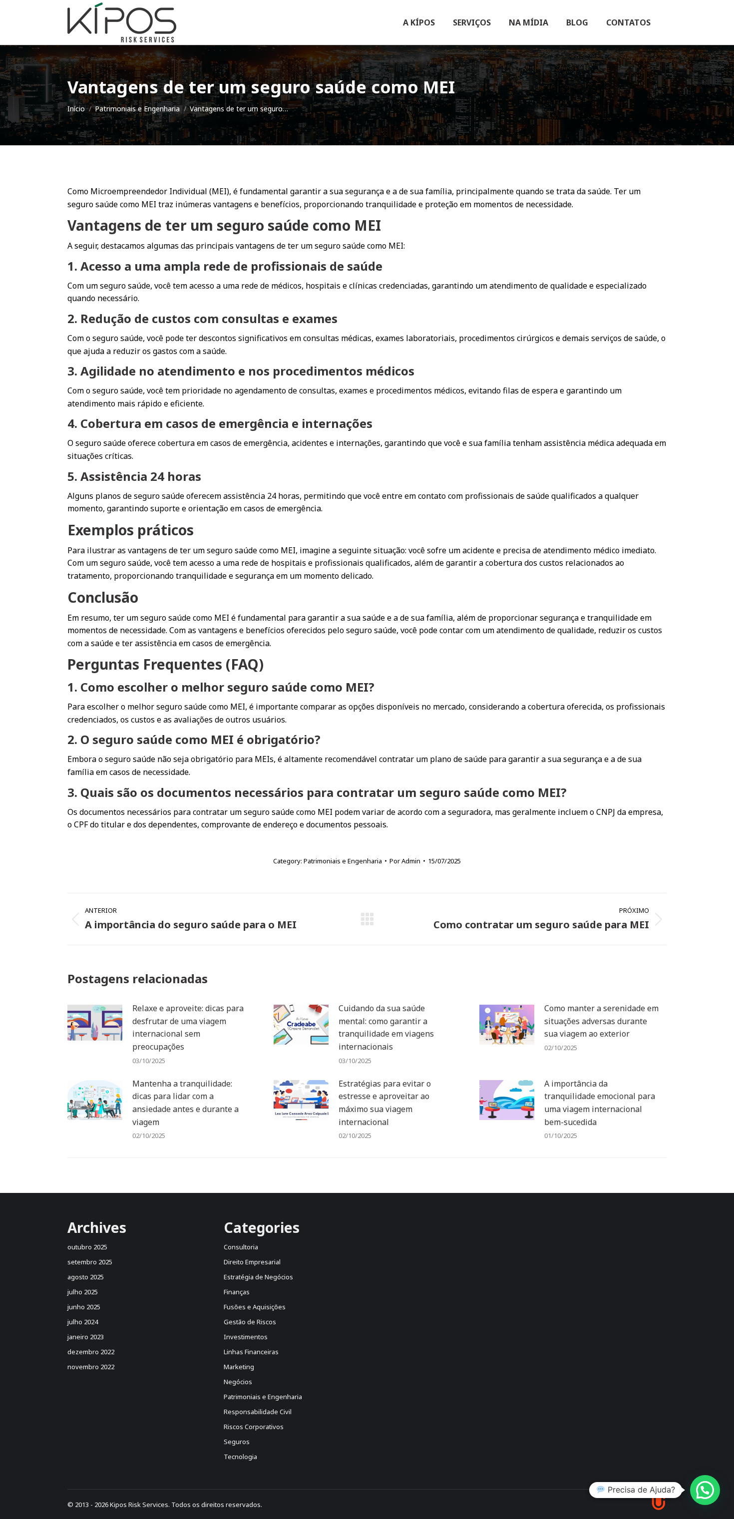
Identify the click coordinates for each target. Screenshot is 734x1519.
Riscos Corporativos (254, 1426)
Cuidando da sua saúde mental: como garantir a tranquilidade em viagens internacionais (386, 1027)
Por (404, 860)
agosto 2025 (85, 1276)
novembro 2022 (90, 1366)
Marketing (239, 1366)
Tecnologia (240, 1456)
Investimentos (246, 1336)
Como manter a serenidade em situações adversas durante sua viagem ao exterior (601, 1021)
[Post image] (94, 1025)
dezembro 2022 (90, 1351)
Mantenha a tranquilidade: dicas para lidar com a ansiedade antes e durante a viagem (185, 1103)
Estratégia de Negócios (258, 1276)
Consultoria (241, 1246)
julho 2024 (82, 1321)
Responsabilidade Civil (258, 1411)
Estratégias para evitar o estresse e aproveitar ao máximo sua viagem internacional (385, 1103)
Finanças (237, 1291)
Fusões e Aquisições (255, 1306)
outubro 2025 (87, 1246)
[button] (705, 1490)
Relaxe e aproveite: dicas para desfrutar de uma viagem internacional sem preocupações (188, 1027)
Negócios (238, 1381)
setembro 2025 (89, 1261)
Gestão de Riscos (250, 1321)
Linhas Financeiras (251, 1351)
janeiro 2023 (85, 1336)
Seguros (237, 1441)
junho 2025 (83, 1306)
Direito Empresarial (252, 1261)
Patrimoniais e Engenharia (343, 860)
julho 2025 (82, 1291)
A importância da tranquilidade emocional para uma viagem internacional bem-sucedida (599, 1103)
